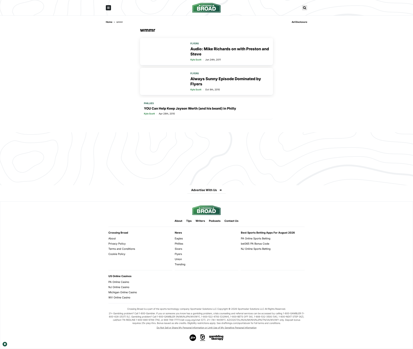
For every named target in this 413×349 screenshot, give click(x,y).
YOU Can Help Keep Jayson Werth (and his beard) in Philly (190, 108)
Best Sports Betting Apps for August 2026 (268, 232)
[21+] (193, 337)
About (178, 220)
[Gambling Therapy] (216, 337)
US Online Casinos (119, 276)
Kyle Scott (195, 59)
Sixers (178, 248)
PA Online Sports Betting (255, 238)
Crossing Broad (118, 232)
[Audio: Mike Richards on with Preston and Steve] (163, 51)
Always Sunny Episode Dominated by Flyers (225, 81)
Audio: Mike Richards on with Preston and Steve (229, 51)
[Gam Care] (202, 337)
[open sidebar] (108, 7)
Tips (189, 220)
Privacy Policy (117, 243)
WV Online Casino (119, 297)
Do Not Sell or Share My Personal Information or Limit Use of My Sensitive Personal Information (207, 327)
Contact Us (231, 220)
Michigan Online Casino (122, 292)
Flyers (194, 43)
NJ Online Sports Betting (256, 248)
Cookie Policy (116, 254)
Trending (180, 264)
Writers (200, 220)
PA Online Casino (118, 282)
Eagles (179, 238)
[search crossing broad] (304, 7)
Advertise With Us (204, 190)
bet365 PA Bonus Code (255, 243)
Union (178, 259)
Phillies (149, 103)
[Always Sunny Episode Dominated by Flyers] (163, 81)
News (178, 232)
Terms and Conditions (121, 248)
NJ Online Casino (118, 287)
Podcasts (215, 220)
